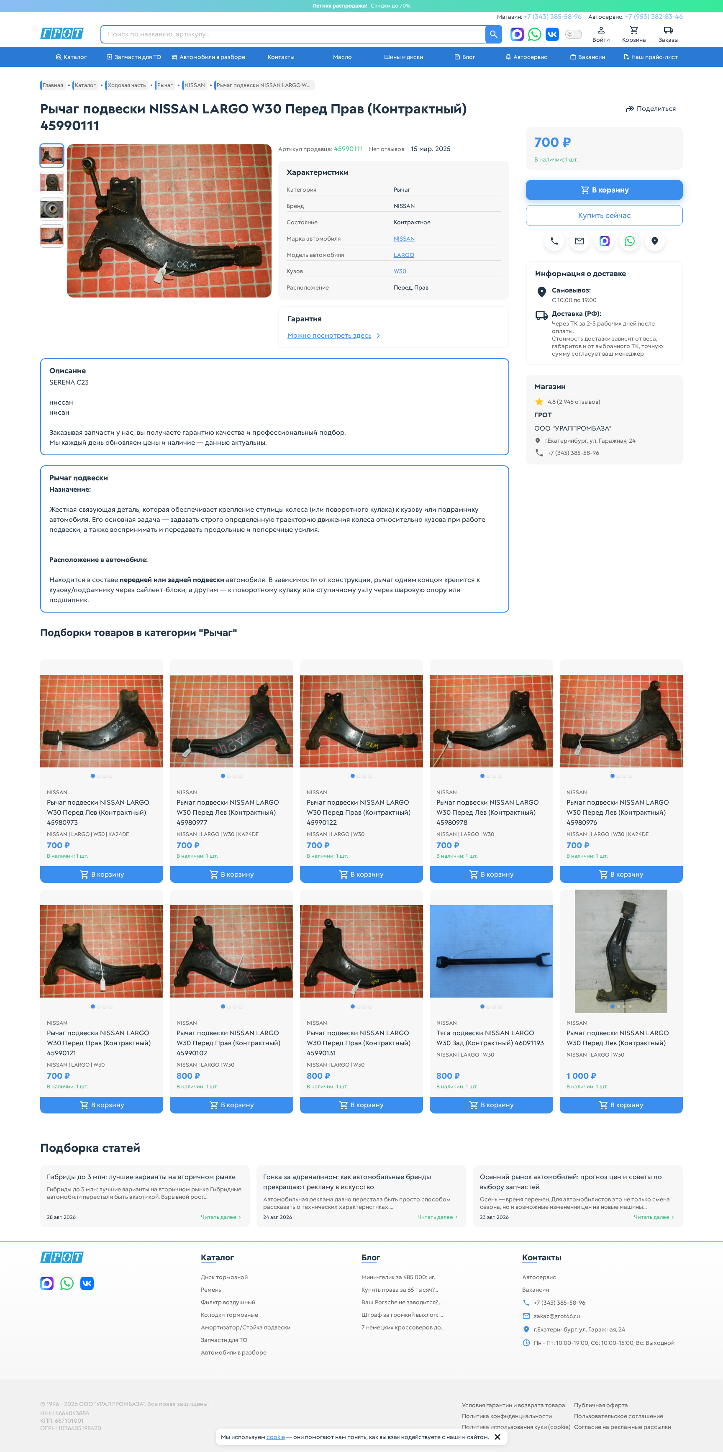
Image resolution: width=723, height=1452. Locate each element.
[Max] (517, 34)
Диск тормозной (224, 1277)
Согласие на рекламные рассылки (622, 1427)
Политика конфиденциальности (507, 1416)
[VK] (552, 34)
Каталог (217, 1257)
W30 (400, 271)
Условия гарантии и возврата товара (513, 1405)
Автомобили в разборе (234, 1352)
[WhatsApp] (534, 34)
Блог (371, 1257)
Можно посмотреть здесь (329, 335)
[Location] (655, 241)
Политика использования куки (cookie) (516, 1427)
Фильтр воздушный (228, 1302)
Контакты (541, 1257)
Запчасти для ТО (224, 1340)
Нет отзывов (386, 149)
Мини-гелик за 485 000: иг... (400, 1277)
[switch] (573, 34)
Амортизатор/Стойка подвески (245, 1327)
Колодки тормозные (229, 1315)
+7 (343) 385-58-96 (553, 16)
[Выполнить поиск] (493, 34)
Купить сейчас (604, 215)
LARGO (404, 255)
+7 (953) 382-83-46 (654, 16)
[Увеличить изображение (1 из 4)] (169, 221)
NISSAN (404, 238)
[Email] (579, 241)
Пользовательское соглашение (618, 1416)
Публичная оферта (601, 1405)
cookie (276, 1437)
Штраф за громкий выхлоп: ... (402, 1315)
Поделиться (656, 108)
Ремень (211, 1289)
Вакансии (535, 1289)
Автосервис (539, 1277)
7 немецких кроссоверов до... (403, 1327)
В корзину (610, 190)
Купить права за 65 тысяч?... (400, 1289)
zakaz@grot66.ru (557, 1316)
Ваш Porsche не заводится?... (401, 1302)
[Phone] (554, 241)
